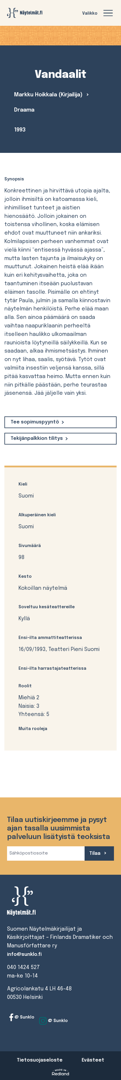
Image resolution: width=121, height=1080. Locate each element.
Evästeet (93, 1060)
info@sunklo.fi (24, 954)
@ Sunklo (23, 1017)
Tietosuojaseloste (40, 1060)
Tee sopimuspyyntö (35, 422)
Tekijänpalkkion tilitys (37, 438)
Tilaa (95, 853)
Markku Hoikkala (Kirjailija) (49, 95)
